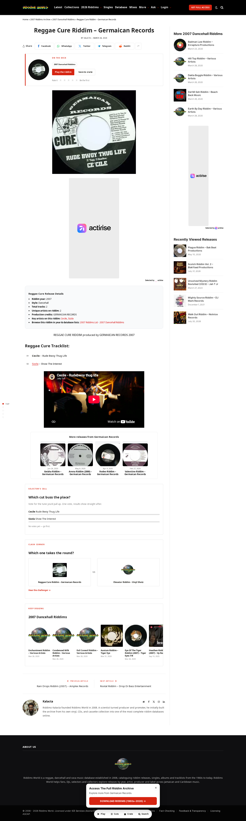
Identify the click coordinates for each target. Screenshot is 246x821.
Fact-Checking (167, 810)
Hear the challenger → (39, 590)
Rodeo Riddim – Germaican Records (107, 473)
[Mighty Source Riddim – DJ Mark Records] (180, 301)
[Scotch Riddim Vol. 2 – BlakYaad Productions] (180, 267)
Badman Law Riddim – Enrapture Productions (201, 43)
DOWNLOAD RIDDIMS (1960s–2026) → (123, 801)
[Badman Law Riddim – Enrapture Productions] (180, 45)
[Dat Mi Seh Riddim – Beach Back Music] (180, 95)
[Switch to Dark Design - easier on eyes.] (216, 7)
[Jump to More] (3, 417)
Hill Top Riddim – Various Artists (202, 60)
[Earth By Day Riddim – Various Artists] (180, 112)
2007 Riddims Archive (40, 19)
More (142, 7)
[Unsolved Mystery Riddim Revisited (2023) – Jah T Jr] (180, 284)
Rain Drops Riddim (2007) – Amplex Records (62, 686)
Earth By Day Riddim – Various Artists (205, 110)
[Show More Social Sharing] (138, 46)
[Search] (221, 7)
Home (25, 19)
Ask (153, 7)
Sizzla (70, 318)
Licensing (215, 810)
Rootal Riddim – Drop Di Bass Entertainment (125, 686)
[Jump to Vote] (3, 410)
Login (164, 7)
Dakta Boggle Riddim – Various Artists (205, 77)
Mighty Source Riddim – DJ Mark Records (203, 299)
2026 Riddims (90, 7)
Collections (71, 7)
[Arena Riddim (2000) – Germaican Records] (80, 453)
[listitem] (39, 641)
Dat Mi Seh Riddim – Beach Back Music (203, 93)
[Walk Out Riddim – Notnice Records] (180, 317)
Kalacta (87, 38)
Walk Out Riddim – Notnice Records (203, 316)
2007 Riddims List (89, 322)
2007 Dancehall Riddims (63, 19)
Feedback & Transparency (192, 810)
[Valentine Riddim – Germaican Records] (135, 453)
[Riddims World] (35, 7)
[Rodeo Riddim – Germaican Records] (107, 453)
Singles (108, 7)
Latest (58, 7)
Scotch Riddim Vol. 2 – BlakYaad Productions (200, 266)
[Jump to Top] (3, 404)
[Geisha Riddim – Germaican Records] (52, 453)
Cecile (64, 318)
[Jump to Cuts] (3, 407)
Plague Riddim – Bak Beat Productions (202, 249)
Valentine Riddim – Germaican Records (135, 473)
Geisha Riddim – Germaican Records (52, 473)
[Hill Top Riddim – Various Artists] (180, 62)
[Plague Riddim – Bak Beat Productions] (180, 250)
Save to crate (85, 72)
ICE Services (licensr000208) (87, 810)
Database (121, 7)
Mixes (133, 7)
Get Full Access (200, 7)
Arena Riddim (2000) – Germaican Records (80, 473)
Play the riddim (63, 72)
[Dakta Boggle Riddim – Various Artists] (180, 78)
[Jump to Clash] (3, 414)
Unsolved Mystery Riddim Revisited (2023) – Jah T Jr (203, 282)
